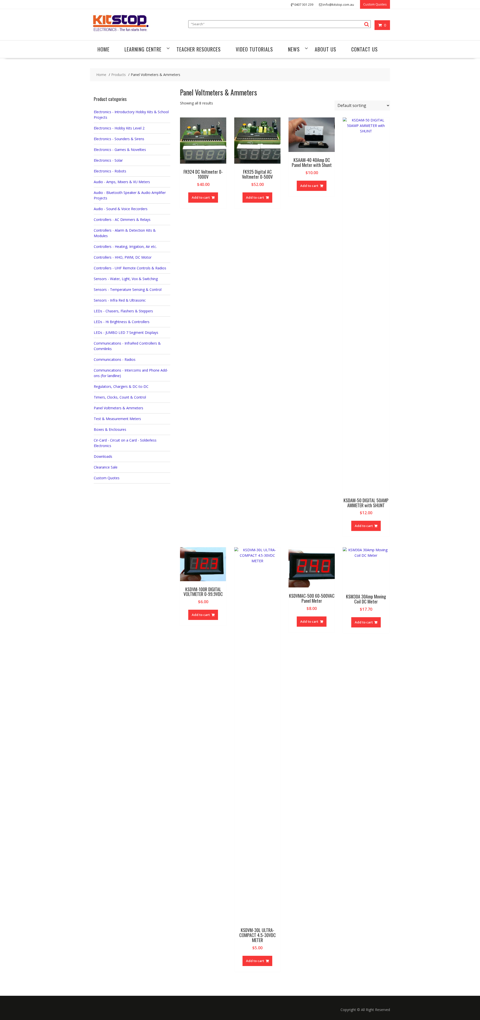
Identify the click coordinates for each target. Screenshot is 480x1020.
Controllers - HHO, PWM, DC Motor (123, 257)
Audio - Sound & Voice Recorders (121, 208)
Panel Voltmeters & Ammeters (118, 408)
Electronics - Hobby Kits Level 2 (119, 128)
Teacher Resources (198, 49)
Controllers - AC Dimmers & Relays (122, 219)
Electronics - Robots (110, 171)
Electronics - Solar (108, 160)
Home (104, 49)
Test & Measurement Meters (117, 418)
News (294, 49)
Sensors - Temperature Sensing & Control (128, 289)
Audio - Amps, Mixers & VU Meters (122, 181)
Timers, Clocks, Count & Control (120, 397)
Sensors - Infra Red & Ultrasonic (120, 300)
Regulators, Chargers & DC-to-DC (121, 386)
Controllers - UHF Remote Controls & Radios (130, 268)
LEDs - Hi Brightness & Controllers (122, 321)
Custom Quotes (375, 4)
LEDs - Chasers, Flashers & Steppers (123, 311)
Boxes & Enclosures (110, 429)
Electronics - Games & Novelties (120, 149)
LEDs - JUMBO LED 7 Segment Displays (126, 332)
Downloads (103, 456)
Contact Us (364, 49)
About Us (325, 49)
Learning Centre (143, 49)
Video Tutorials (254, 49)
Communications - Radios (115, 359)
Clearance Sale (106, 467)
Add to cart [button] (201, 197)
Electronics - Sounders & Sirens (119, 138)
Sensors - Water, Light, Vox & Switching (126, 278)
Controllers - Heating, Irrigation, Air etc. (125, 246)
